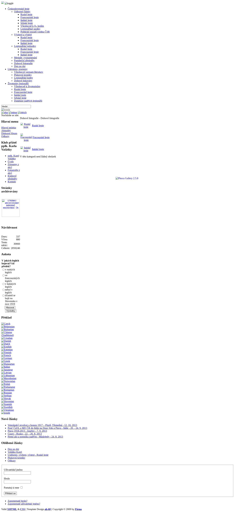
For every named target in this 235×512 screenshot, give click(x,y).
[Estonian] (7, 349)
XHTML (12, 509)
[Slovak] (6, 398)
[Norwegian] (8, 381)
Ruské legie (26, 14)
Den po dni (19, 66)
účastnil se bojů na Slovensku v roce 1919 (11, 299)
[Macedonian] (8, 378)
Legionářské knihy (23, 77)
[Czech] (5, 323)
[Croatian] (6, 338)
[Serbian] (6, 395)
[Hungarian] (8, 363)
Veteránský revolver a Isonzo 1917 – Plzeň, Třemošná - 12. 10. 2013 (42, 425)
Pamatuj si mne (11, 487)
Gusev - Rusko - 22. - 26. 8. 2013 (25, 433)
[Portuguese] (8, 386)
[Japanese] (7, 369)
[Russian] (6, 392)
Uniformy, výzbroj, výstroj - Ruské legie (28, 455)
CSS (22, 509)
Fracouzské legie (41, 137)
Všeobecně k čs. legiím (32, 26)
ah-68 (48, 509)
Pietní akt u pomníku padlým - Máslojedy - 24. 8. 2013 (35, 436)
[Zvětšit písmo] (4, 112)
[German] (6, 358)
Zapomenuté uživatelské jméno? (24, 503)
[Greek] (5, 361)
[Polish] (5, 384)
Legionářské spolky (30, 28)
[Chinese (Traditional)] (10, 335)
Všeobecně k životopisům (27, 86)
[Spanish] (6, 404)
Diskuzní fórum (9, 133)
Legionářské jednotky (25, 46)
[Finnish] (6, 352)
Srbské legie (26, 23)
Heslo (7, 478)
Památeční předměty (24, 60)
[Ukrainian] (7, 409)
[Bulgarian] (7, 329)
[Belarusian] (8, 326)
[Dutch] (5, 343)
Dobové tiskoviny (23, 80)
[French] (6, 355)
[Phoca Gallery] (124, 178)
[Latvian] (6, 372)
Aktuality (6, 130)
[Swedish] (6, 407)
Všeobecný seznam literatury (28, 72)
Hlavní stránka (8, 127)
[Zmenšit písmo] (13, 112)
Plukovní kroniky (23, 75)
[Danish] (6, 340)
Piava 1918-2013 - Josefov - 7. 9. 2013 (27, 431)
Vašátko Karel (15, 452)
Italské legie (26, 20)
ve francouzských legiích (12, 278)
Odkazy (5, 136)
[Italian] (5, 366)
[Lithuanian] (8, 375)
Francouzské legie (29, 17)
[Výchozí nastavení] (22, 112)
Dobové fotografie (23, 63)
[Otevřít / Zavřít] (5, 109)
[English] (6, 346)
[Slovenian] (7, 401)
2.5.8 (135, 178)
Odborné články (22, 11)
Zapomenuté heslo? (17, 501)
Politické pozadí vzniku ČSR (35, 31)
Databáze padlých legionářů (28, 100)
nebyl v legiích (8, 291)
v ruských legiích (10, 271)
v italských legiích (10, 285)
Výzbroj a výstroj (23, 34)
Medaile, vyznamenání (25, 57)
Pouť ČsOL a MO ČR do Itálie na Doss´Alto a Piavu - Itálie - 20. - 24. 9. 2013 (47, 428)
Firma (78, 509)
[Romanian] (7, 389)
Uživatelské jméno (13, 469)
